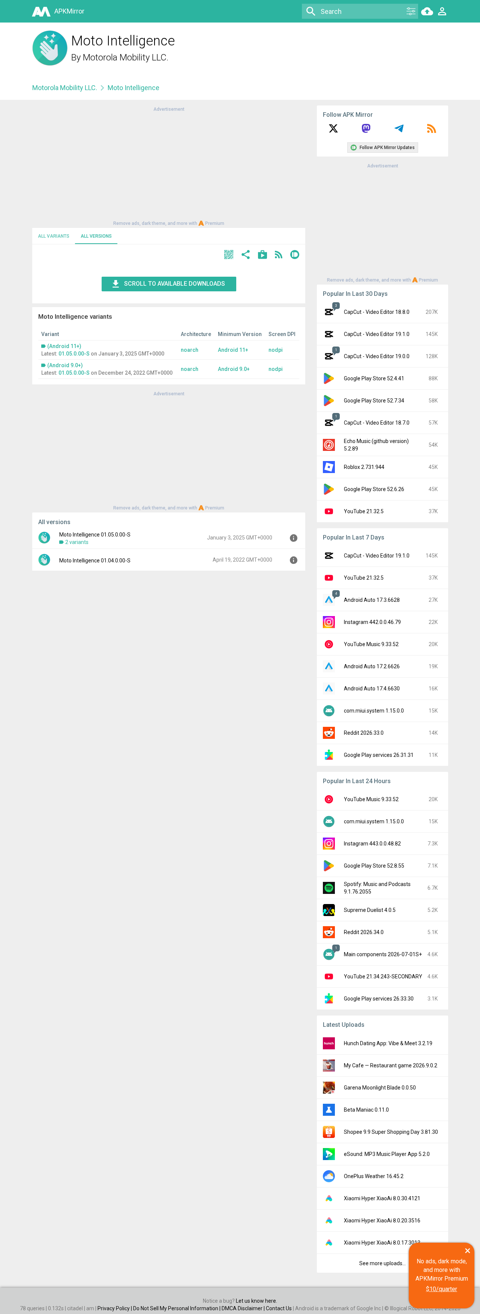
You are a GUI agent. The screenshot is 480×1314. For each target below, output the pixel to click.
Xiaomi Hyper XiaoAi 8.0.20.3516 (382, 1221)
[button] (228, 255)
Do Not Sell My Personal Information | (177, 1308)
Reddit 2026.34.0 (364, 932)
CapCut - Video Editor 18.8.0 (377, 312)
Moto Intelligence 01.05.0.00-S (94, 535)
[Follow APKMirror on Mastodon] (366, 131)
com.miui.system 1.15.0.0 (374, 711)
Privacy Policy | (115, 1308)
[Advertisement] (168, 165)
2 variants (76, 542)
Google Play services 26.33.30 (379, 999)
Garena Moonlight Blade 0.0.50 (380, 1088)
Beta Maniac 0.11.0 (366, 1110)
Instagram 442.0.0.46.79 (372, 622)
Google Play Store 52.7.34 (374, 401)
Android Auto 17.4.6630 (372, 689)
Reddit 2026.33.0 (364, 733)
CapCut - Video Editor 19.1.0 (377, 334)
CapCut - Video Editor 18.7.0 (377, 423)
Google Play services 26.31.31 (379, 755)
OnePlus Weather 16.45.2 (374, 1176)
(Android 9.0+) (65, 365)
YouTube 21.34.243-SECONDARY (383, 976)
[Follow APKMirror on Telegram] (399, 131)
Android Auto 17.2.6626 (372, 666)
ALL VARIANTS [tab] (53, 236)
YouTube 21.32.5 (364, 511)
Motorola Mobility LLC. (125, 57)
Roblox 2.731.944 (364, 467)
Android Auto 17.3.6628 (372, 600)
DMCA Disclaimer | (244, 1308)
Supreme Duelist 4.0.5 (370, 910)
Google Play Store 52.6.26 (374, 489)
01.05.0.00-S (74, 354)
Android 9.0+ (234, 369)
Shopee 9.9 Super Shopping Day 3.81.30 (391, 1132)
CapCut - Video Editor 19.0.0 (377, 356)
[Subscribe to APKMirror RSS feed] (431, 131)
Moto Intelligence (133, 88)
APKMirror (69, 11)
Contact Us (279, 1308)
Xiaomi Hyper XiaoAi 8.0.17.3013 (382, 1243)
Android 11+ (233, 350)
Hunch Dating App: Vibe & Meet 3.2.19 (388, 1043)
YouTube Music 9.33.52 (371, 644)
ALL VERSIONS (96, 236)
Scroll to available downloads (174, 283)
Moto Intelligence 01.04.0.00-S (94, 561)
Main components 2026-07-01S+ (383, 954)
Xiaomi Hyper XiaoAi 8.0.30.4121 (382, 1198)
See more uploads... (382, 1263)
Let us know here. (256, 1301)
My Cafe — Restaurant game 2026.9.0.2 (390, 1065)
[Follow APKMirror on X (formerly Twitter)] (333, 131)
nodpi (275, 350)
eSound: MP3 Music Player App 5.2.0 (387, 1154)
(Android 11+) (64, 346)
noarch (189, 350)
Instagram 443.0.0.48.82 (372, 844)
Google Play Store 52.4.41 (374, 378)
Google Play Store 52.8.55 (374, 866)
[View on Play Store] (262, 255)
